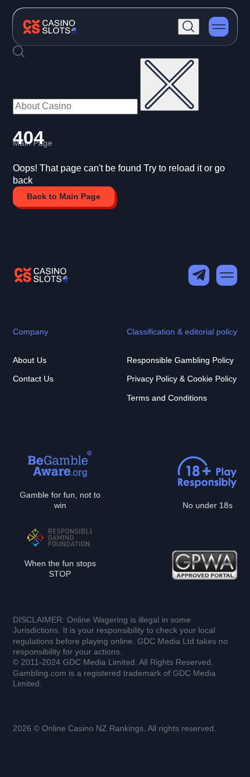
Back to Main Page (64, 196)
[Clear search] (169, 84)
